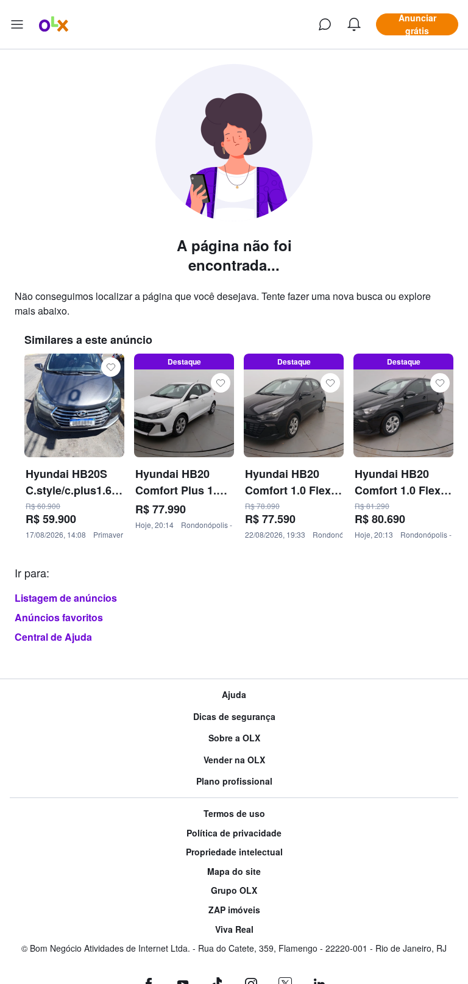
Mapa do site (234, 871)
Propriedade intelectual (234, 852)
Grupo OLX (234, 890)
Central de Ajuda (53, 637)
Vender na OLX (234, 760)
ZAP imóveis (234, 910)
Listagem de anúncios (66, 598)
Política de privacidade (234, 833)
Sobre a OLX (234, 738)
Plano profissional (234, 781)
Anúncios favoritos (59, 617)
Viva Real (234, 929)
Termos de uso (234, 813)
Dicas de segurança (234, 716)
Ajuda (234, 695)
